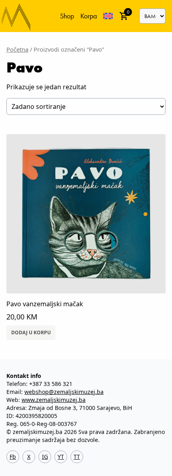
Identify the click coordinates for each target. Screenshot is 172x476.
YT (61, 456)
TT (77, 456)
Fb (13, 456)
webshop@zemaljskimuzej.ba (64, 392)
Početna (17, 49)
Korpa (88, 15)
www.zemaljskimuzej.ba (54, 400)
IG (45, 456)
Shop (67, 15)
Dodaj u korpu (31, 332)
